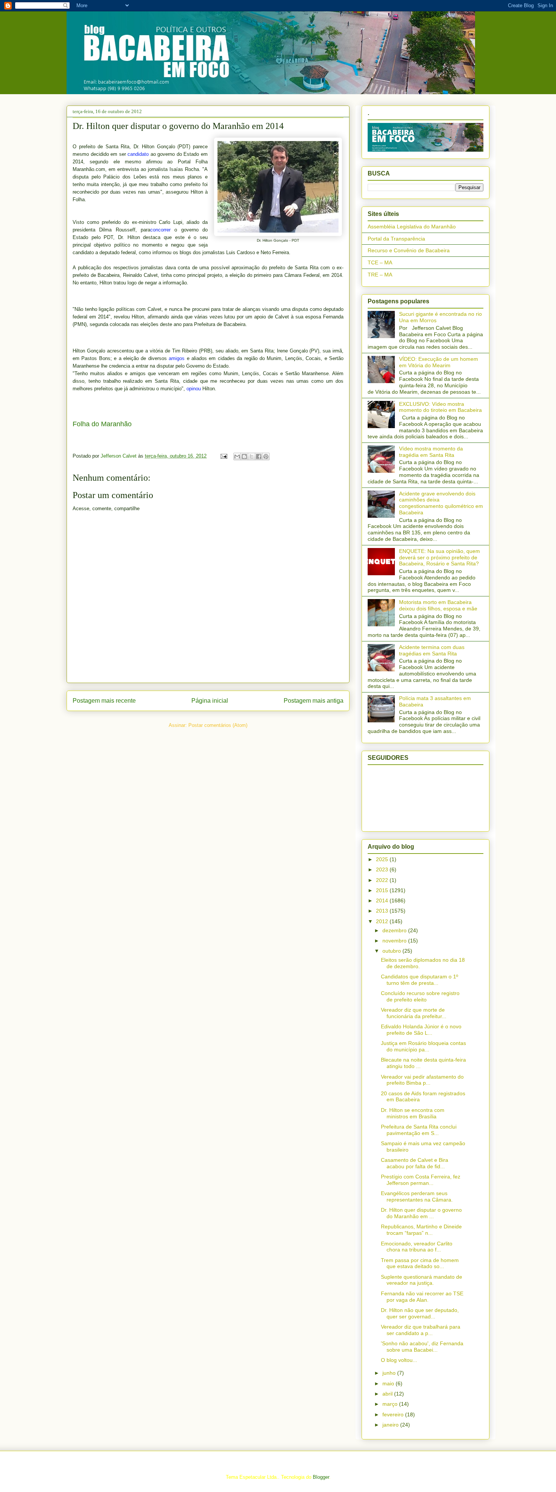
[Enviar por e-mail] (237, 456)
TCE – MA (380, 262)
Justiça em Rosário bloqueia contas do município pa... (423, 1046)
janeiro (391, 1425)
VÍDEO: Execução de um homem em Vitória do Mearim (438, 362)
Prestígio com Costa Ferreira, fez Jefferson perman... (420, 1180)
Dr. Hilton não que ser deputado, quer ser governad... (420, 1313)
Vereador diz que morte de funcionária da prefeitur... (413, 1013)
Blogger (321, 1477)
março (390, 1404)
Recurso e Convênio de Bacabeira (409, 250)
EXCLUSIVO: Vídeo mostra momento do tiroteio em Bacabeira (440, 407)
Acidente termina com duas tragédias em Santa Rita (431, 650)
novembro (395, 941)
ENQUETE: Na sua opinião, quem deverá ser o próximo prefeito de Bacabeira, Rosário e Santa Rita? (439, 557)
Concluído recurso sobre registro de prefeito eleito (420, 996)
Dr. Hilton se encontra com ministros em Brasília (412, 1113)
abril (388, 1394)
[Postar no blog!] (244, 456)
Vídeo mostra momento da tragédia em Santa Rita (431, 452)
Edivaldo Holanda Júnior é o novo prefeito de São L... (421, 1029)
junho (389, 1373)
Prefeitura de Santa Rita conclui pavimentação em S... (419, 1130)
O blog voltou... (399, 1360)
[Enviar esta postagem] (223, 456)
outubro (392, 951)
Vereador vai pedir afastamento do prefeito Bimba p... (422, 1080)
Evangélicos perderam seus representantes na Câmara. (417, 1196)
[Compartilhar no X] (251, 456)
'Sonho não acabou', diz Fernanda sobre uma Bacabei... (422, 1346)
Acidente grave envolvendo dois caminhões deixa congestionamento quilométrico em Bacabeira (441, 503)
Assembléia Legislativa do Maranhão (412, 227)
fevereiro (393, 1414)
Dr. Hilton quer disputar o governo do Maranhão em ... (421, 1213)
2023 (383, 869)
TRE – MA (380, 275)
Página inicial (209, 700)
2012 (383, 921)
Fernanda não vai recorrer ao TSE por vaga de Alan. (422, 1296)
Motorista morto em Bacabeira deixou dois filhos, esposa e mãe (438, 605)
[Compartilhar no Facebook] (258, 456)
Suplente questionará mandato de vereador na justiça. (421, 1280)
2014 (383, 900)
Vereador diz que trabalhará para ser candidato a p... (420, 1330)
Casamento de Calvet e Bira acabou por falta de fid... (414, 1163)
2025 (383, 859)
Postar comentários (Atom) (217, 725)
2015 (383, 890)
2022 (383, 880)
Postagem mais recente (104, 700)
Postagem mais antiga (313, 700)
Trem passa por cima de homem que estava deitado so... (420, 1263)
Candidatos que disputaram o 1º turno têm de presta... (419, 979)
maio (389, 1383)
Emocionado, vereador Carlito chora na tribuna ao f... (416, 1246)
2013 (383, 911)
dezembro (395, 930)
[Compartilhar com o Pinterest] (266, 456)
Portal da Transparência (396, 239)
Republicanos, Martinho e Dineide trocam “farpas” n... (421, 1229)
